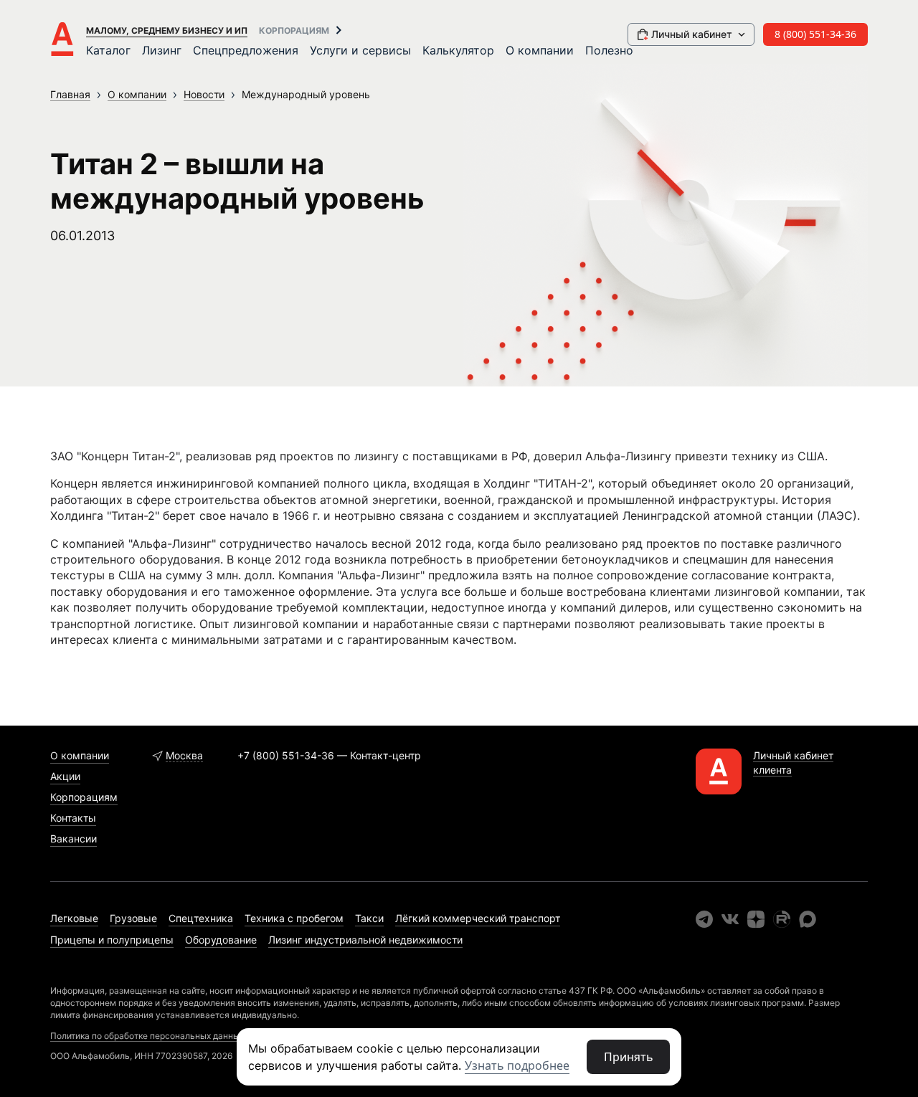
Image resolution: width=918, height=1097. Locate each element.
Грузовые (133, 918)
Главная (70, 94)
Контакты (73, 818)
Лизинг (161, 50)
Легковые (74, 918)
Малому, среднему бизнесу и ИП (166, 30)
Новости (204, 94)
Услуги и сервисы (360, 50)
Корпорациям (294, 30)
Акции (65, 776)
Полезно (609, 50)
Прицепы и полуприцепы (112, 940)
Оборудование (221, 940)
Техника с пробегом (294, 918)
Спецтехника (201, 918)
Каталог (108, 50)
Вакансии (73, 838)
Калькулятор (458, 50)
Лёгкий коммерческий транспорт (477, 918)
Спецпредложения (245, 50)
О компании (540, 50)
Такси (369, 918)
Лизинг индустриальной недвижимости (365, 940)
